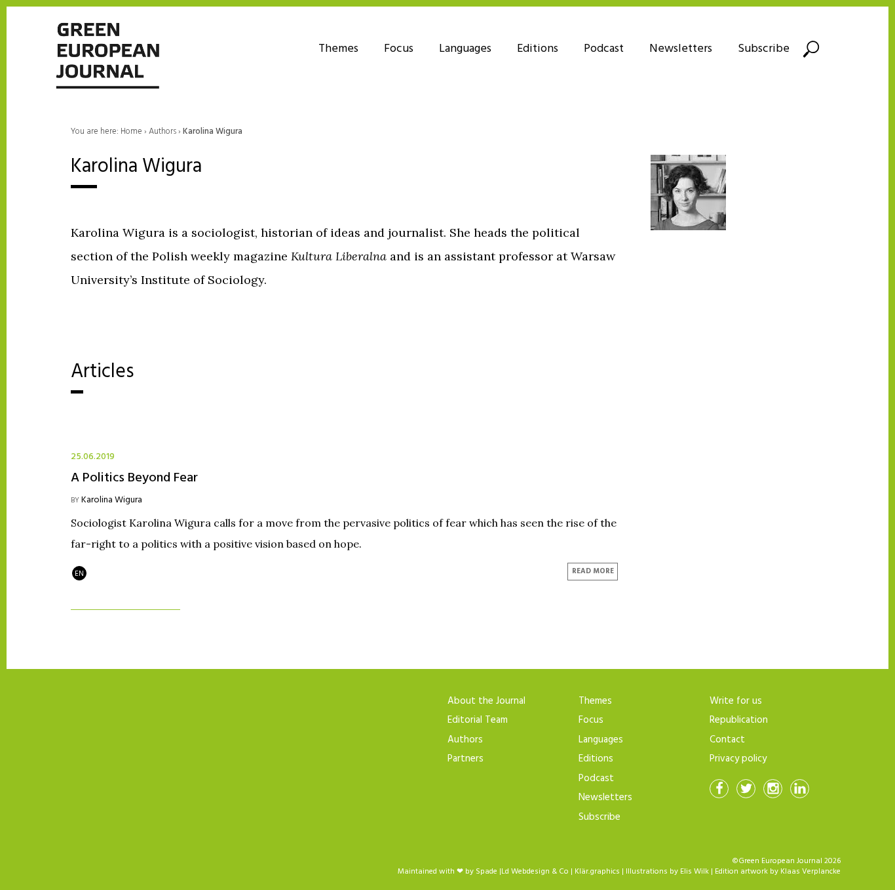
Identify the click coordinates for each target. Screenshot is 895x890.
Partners (465, 759)
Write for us (736, 701)
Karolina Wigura (111, 500)
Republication (739, 720)
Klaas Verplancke (810, 871)
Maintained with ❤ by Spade (447, 871)
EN (79, 574)
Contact (727, 740)
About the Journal (486, 701)
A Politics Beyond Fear (134, 476)
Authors (465, 740)
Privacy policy (738, 759)
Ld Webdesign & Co (535, 871)
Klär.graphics (597, 871)
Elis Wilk (694, 871)
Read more (593, 571)
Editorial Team (477, 720)
